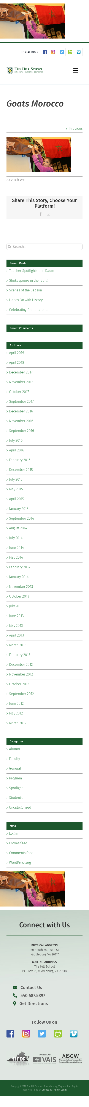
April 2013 (16, 635)
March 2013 (17, 645)
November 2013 (21, 587)
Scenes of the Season (25, 290)
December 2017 (21, 372)
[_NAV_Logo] (24, 67)
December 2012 (21, 665)
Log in (13, 833)
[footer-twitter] (42, 1031)
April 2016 (16, 450)
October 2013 (19, 596)
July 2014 (15, 538)
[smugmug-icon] (58, 1031)
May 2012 (16, 713)
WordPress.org (20, 863)
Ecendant (47, 1089)
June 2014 (16, 548)
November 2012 (21, 674)
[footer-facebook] (10, 1031)
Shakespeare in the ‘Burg (28, 280)
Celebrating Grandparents (28, 310)
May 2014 (16, 557)
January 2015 (19, 509)
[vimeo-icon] (74, 1031)
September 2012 (21, 694)
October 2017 (19, 392)
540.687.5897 (32, 995)
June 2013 (16, 616)
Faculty (14, 759)
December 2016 (21, 411)
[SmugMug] (71, 52)
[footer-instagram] (26, 1031)
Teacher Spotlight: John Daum (31, 271)
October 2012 (19, 684)
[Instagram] (54, 52)
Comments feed (21, 853)
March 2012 (17, 723)
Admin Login (60, 1089)
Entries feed (18, 843)
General (15, 768)
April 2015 (16, 499)
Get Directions (33, 1003)
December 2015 (21, 470)
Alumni (14, 749)
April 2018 (16, 362)
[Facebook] (46, 52)
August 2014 (18, 528)
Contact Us (31, 987)
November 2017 (21, 382)
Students (15, 798)
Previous (76, 128)
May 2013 (16, 626)
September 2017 (21, 401)
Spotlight (16, 788)
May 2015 (16, 489)
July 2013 (15, 606)
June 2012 (16, 703)
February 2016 (19, 460)
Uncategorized (20, 807)
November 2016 (21, 421)
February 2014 (19, 567)
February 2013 (19, 655)
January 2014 (19, 577)
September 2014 (21, 518)
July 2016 (15, 440)
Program (15, 778)
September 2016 (21, 431)
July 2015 (15, 479)
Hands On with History (26, 300)
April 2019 (16, 353)
